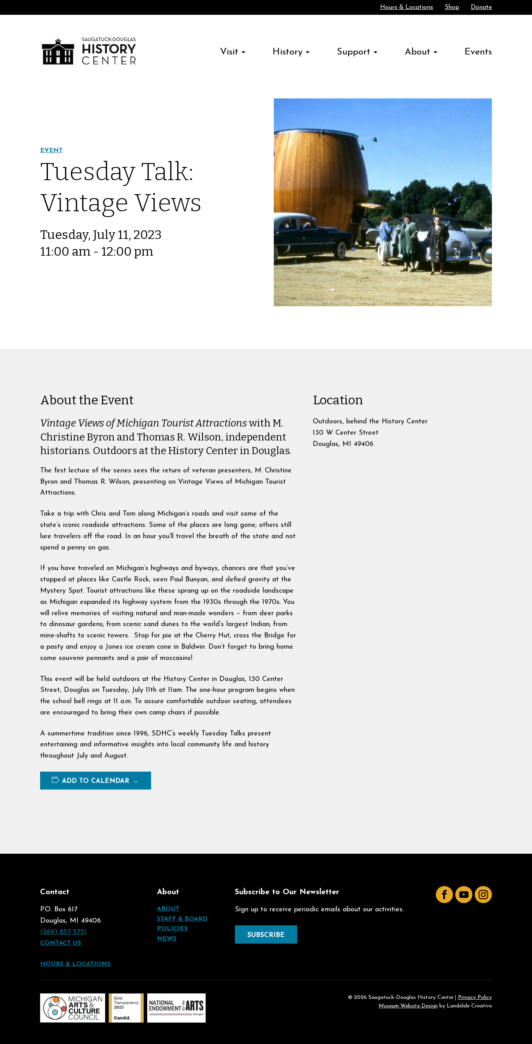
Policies (172, 929)
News (166, 939)
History (288, 52)
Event (51, 150)
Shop (452, 7)
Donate (481, 7)
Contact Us (60, 943)
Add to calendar (95, 781)
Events (478, 52)
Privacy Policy (475, 997)
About (417, 52)
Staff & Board (182, 919)
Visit (229, 52)
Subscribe (266, 935)
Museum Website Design (408, 1006)
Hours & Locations (406, 7)
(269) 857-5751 (63, 932)
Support (353, 52)
